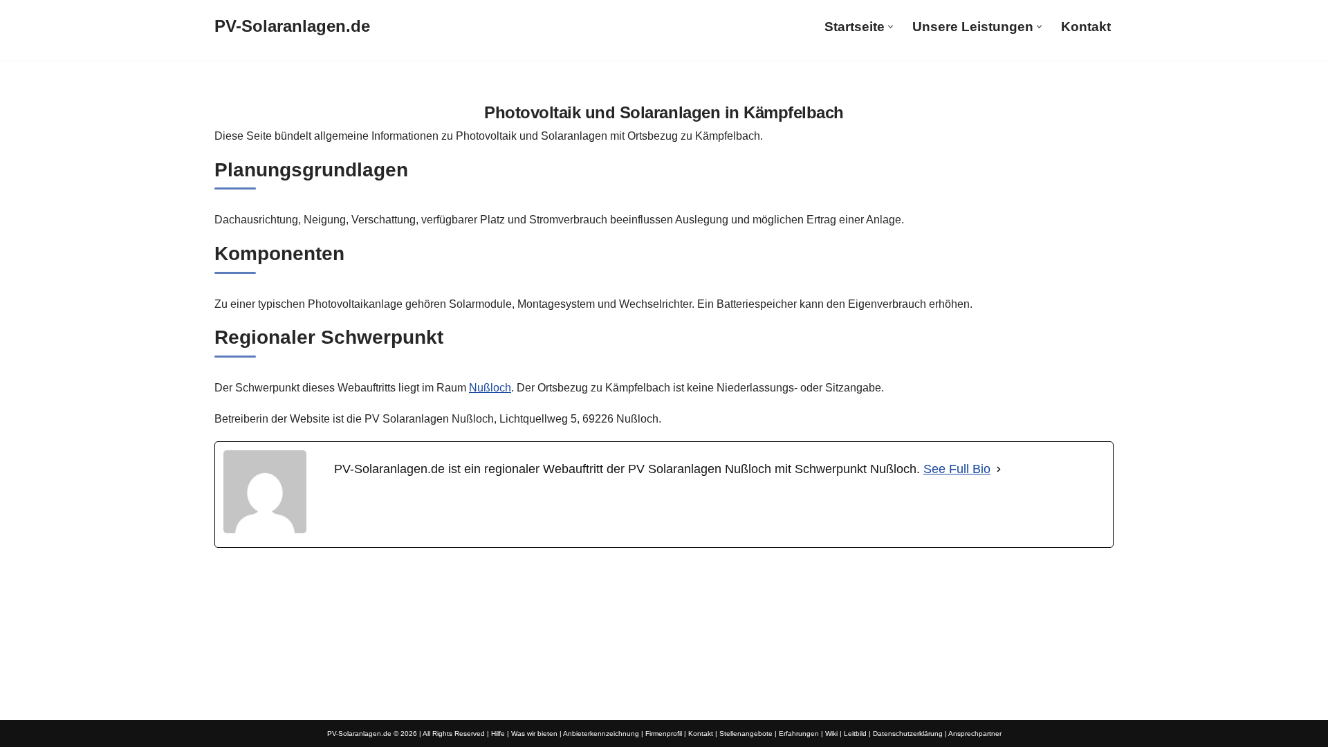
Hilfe (498, 733)
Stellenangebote (746, 733)
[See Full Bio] (998, 469)
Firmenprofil (663, 733)
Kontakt (1086, 26)
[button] (890, 26)
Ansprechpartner (975, 733)
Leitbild (855, 733)
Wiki (831, 733)
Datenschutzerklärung (908, 733)
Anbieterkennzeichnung (601, 733)
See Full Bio (956, 469)
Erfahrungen (799, 733)
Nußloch (490, 388)
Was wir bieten (534, 733)
